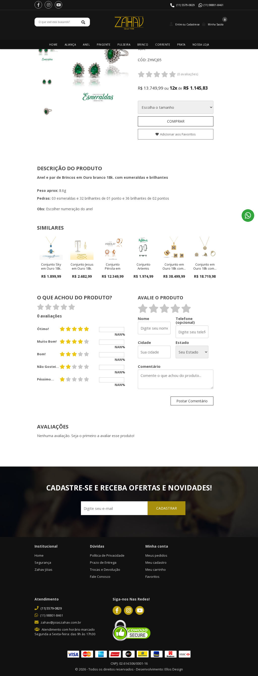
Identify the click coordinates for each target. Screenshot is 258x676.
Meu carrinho (155, 569)
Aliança (70, 44)
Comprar (175, 121)
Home (53, 44)
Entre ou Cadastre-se (187, 24)
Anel (86, 44)
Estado (182, 342)
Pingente (103, 44)
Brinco (142, 44)
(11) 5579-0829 (185, 5)
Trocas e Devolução (105, 569)
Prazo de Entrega (103, 562)
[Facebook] (38, 5)
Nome (143, 319)
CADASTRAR (166, 508)
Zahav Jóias (43, 569)
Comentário (149, 366)
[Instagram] (48, 5)
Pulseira (123, 44)
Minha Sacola (215, 24)
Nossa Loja (200, 44)
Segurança (43, 562)
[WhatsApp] (248, 215)
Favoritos (152, 576)
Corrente (162, 44)
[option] (47, 51)
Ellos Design (174, 669)
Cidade (144, 342)
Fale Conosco (100, 576)
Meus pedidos (156, 555)
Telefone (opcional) (185, 320)
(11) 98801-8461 (213, 5)
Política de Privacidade (107, 555)
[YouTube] (58, 5)
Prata (181, 44)
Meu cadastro (156, 562)
